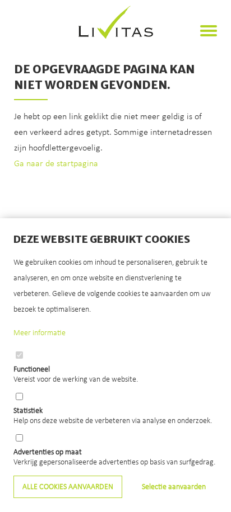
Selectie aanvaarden (174, 487)
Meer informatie (39, 333)
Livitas (115, 22)
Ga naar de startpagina (56, 163)
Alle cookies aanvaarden (67, 487)
